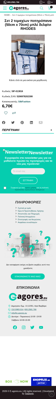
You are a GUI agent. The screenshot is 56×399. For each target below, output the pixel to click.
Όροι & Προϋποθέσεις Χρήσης (31, 211)
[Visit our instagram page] (24, 328)
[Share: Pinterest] (22, 122)
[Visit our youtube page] (41, 328)
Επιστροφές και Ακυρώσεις (29, 219)
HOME (7, 15)
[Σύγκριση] (14, 113)
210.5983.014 (17, 309)
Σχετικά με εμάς (24, 208)
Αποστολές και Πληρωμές (29, 214)
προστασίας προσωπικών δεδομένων (29, 190)
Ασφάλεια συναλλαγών (27, 222)
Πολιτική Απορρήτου (26, 216)
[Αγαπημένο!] (5, 113)
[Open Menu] (5, 8)
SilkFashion (24, 101)
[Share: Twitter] (13, 122)
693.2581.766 (13, 2)
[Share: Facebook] (4, 122)
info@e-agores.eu (19, 313)
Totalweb (29, 393)
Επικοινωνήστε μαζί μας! (28, 276)
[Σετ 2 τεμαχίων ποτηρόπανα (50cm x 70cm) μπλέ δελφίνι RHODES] (28, 55)
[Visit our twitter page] (32, 328)
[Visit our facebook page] (15, 328)
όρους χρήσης (30, 188)
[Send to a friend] (40, 122)
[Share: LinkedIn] (32, 122)
